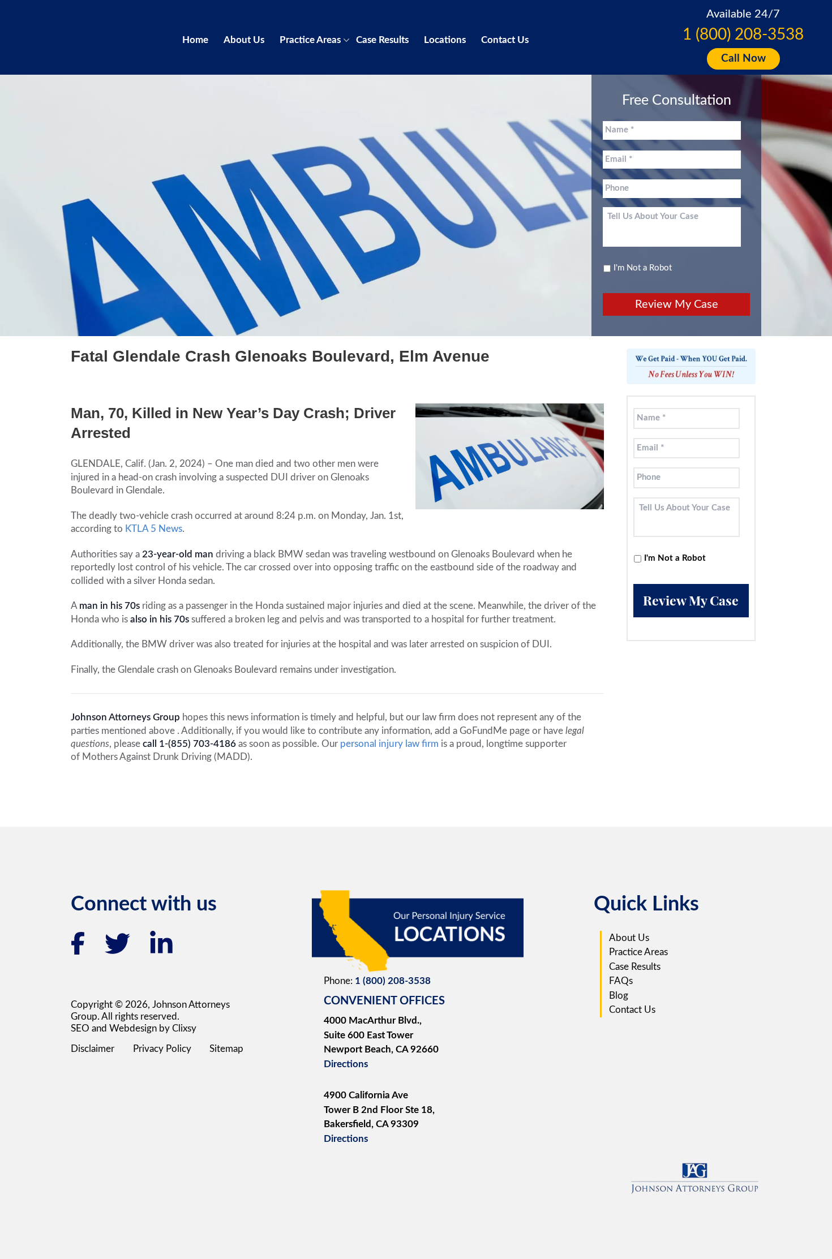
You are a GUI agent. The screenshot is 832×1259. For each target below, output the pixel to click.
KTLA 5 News (153, 529)
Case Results (382, 40)
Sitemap (226, 1049)
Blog (618, 995)
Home (195, 40)
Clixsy (184, 1028)
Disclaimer (92, 1049)
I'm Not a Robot (643, 268)
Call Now (743, 58)
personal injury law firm (390, 744)
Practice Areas (310, 40)
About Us (244, 40)
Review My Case (676, 304)
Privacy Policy (162, 1049)
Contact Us (505, 40)
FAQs (621, 981)
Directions (346, 1064)
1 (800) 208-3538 (743, 34)
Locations (445, 40)
